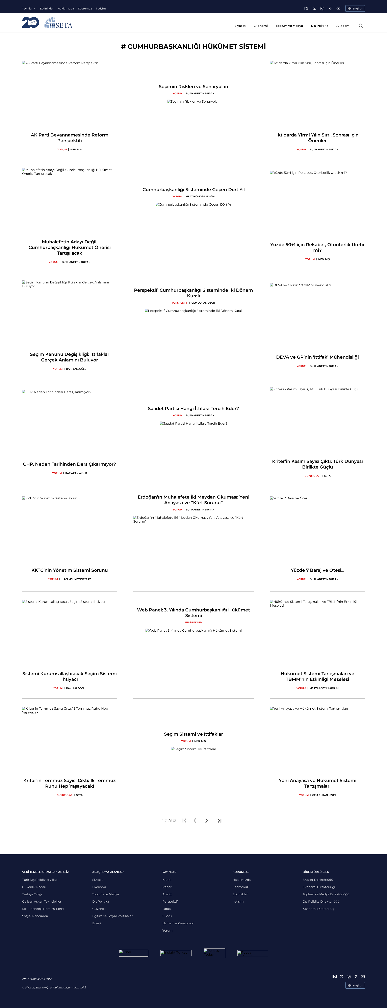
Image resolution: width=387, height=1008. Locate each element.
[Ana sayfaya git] (47, 22)
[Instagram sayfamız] (322, 8)
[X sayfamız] (314, 8)
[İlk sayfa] (184, 820)
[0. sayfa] (195, 820)
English (358, 985)
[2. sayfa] (206, 820)
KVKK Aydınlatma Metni (37, 978)
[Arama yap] (361, 25)
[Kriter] (133, 953)
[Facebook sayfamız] (330, 8)
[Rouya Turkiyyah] (252, 953)
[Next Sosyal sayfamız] (306, 8)
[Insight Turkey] (176, 953)
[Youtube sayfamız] (338, 8)
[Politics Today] (214, 953)
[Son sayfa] (219, 820)
